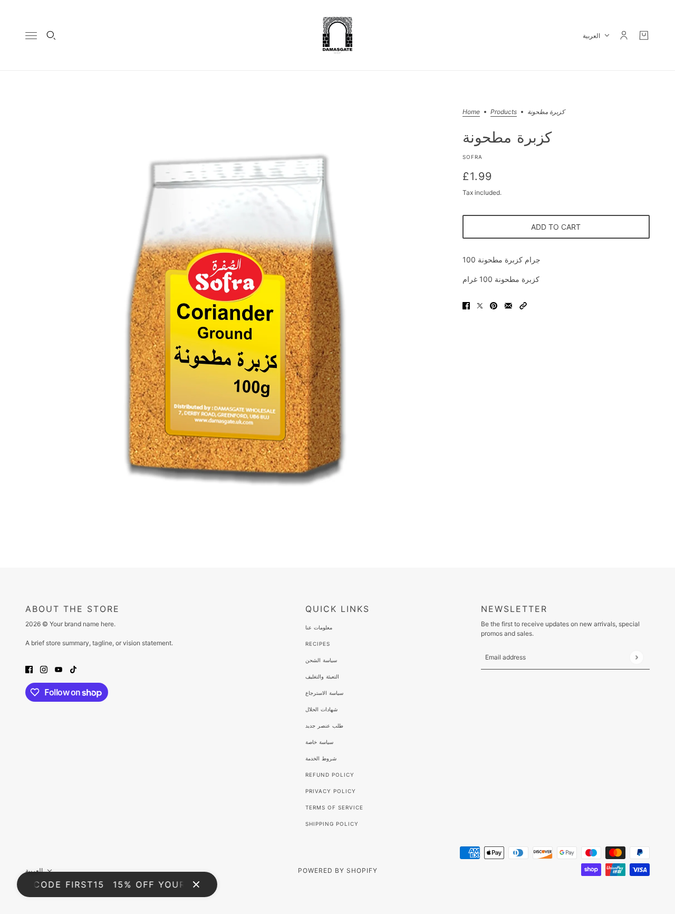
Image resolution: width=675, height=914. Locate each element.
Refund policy (329, 774)
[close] (196, 884)
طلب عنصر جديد (324, 725)
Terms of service (334, 807)
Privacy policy (330, 791)
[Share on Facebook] (466, 305)
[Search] (51, 35)
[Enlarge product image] (235, 319)
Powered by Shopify (338, 870)
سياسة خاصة (319, 742)
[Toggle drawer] (31, 35)
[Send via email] (508, 305)
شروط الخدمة (320, 758)
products (503, 112)
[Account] (624, 35)
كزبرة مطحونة (507, 137)
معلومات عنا (318, 627)
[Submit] (636, 657)
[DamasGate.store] (337, 35)
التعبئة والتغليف (322, 676)
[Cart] (644, 35)
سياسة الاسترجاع (324, 693)
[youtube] (58, 669)
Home (471, 112)
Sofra (472, 157)
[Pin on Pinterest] (494, 305)
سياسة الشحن (321, 660)
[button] (523, 305)
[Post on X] (480, 305)
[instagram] (44, 669)
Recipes (317, 643)
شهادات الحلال (321, 709)
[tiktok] (73, 669)
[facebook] (29, 669)
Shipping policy (332, 824)
